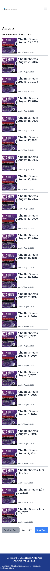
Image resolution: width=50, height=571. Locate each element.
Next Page (41, 530)
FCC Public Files (12, 566)
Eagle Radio (31, 561)
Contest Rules (9, 568)
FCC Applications (25, 566)
